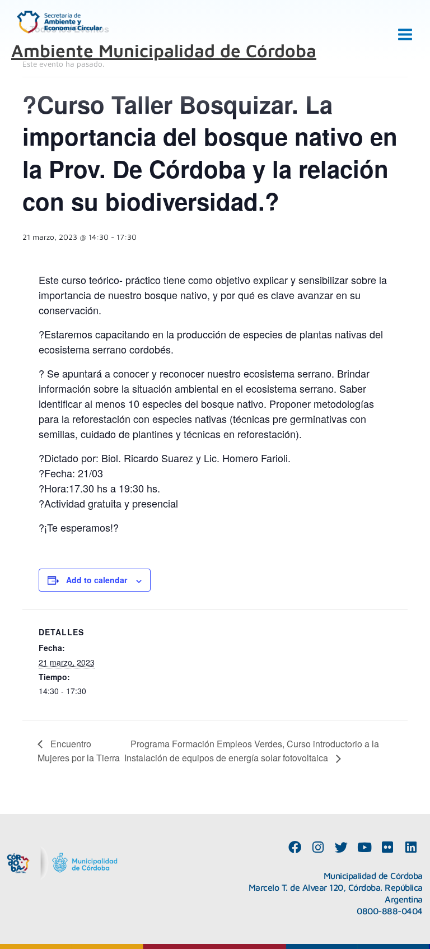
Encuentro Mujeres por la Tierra (79, 751)
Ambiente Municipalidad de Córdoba (163, 50)
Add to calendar (96, 579)
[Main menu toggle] (405, 35)
